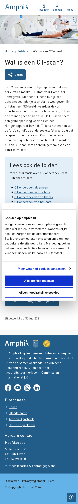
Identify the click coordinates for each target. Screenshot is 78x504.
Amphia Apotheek (21, 419)
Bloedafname (18, 413)
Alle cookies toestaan (39, 280)
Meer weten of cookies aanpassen (42, 268)
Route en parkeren (22, 425)
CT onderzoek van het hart (32, 202)
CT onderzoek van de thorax (33, 197)
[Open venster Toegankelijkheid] (71, 497)
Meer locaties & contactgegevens (32, 466)
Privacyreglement (33, 481)
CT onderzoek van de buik (32, 192)
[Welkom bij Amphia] (17, 7)
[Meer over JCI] (47, 344)
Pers (51, 481)
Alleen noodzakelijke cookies (39, 292)
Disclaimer (12, 481)
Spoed (13, 407)
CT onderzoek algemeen (31, 187)
